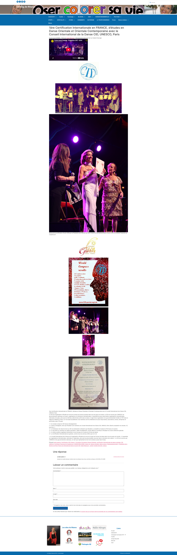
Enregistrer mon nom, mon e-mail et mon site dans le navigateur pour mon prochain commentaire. (80, 505)
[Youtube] (22, 2)
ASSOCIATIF (51, 16)
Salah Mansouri (70, 38)
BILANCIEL (81, 16)
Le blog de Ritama (26, 6)
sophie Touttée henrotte (96, 445)
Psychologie (70, 16)
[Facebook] (18, 2)
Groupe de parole (115, 538)
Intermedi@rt (61, 553)
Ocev (112, 542)
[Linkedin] (24, 2)
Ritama (50, 23)
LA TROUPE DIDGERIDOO (103, 20)
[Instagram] (20, 2)
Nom (54, 488)
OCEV (89, 16)
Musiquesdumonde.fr (112, 444)
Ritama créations (122, 20)
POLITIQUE (117, 16)
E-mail (55, 494)
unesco (105, 445)
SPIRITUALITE (60, 20)
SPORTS (50, 20)
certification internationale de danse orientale (109, 442)
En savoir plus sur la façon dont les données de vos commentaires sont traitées (101, 511)
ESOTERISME (90, 20)
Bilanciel (113, 540)
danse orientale (95, 444)
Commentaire (57, 470)
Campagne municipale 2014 (117, 534)
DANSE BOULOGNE (79, 444)
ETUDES (71, 20)
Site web (55, 499)
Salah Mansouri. (85, 445)
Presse (114, 20)
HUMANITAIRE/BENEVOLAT (102, 16)
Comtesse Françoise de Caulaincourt (64, 444)
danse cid (87, 444)
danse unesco (103, 444)
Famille (61, 16)
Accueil (112, 530)
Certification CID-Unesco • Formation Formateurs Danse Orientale (78, 442)
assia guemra (57, 442)
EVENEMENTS (81, 20)
